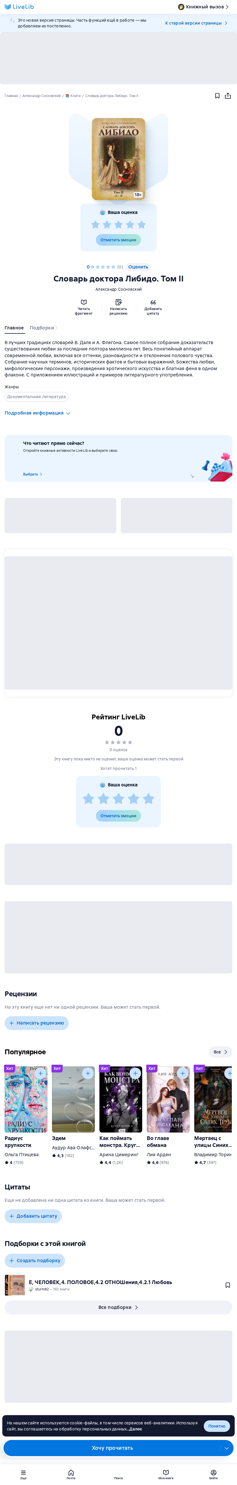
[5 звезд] (141, 225)
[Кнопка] (40, 1073)
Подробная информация (34, 413)
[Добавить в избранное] (217, 96)
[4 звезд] (130, 225)
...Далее (134, 1429)
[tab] (15, 329)
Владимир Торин (213, 1155)
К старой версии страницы (193, 23)
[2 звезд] (107, 225)
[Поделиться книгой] (227, 96)
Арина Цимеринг (118, 1155)
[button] (118, 159)
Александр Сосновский (118, 289)
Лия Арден (159, 1155)
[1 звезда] (95, 225)
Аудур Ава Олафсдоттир (80, 1148)
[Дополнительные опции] (227, 1448)
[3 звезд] (118, 225)
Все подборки (115, 1307)
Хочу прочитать (112, 1448)
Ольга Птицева (22, 1155)
